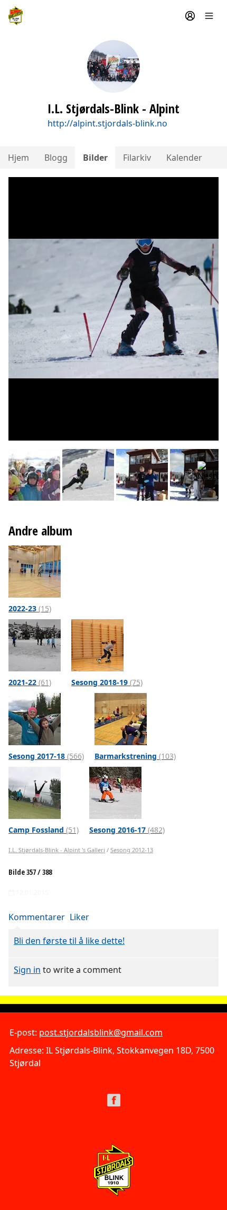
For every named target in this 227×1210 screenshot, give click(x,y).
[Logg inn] (190, 15)
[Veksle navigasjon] (209, 15)
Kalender (184, 157)
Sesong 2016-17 (127, 830)
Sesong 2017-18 (46, 756)
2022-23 (29, 608)
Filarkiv (137, 157)
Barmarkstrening (135, 756)
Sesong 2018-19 (107, 682)
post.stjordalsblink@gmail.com (101, 1032)
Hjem (18, 157)
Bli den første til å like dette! (69, 940)
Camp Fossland (43, 830)
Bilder (95, 157)
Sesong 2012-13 (131, 850)
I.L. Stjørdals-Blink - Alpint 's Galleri (56, 850)
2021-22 (29, 682)
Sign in (27, 969)
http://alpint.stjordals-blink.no (107, 123)
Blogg (56, 157)
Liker (79, 917)
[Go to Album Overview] (34, 571)
